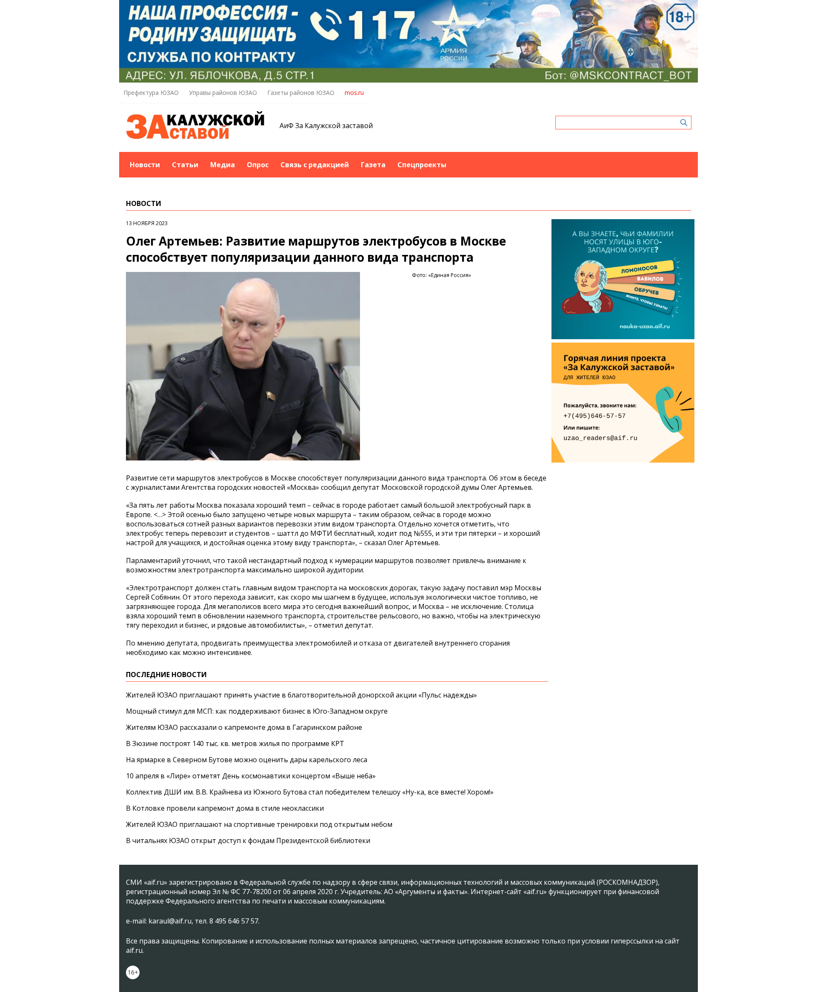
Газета (373, 164)
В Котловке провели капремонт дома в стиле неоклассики (225, 808)
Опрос (258, 164)
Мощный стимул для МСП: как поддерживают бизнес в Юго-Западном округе (257, 711)
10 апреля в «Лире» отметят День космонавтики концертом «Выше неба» (251, 775)
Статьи (185, 164)
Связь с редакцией (314, 164)
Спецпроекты (421, 164)
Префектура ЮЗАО (151, 93)
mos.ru (354, 93)
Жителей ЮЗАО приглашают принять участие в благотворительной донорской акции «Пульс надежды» (301, 695)
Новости (145, 164)
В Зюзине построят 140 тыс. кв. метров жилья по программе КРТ (235, 743)
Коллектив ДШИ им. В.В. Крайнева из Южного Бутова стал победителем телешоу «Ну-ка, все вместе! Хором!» (310, 792)
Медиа (222, 164)
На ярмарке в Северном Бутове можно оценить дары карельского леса (246, 759)
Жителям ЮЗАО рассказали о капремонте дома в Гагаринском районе (244, 727)
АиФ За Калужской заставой (326, 125)
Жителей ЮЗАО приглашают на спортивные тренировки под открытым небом (259, 824)
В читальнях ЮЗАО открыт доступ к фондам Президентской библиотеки (248, 840)
